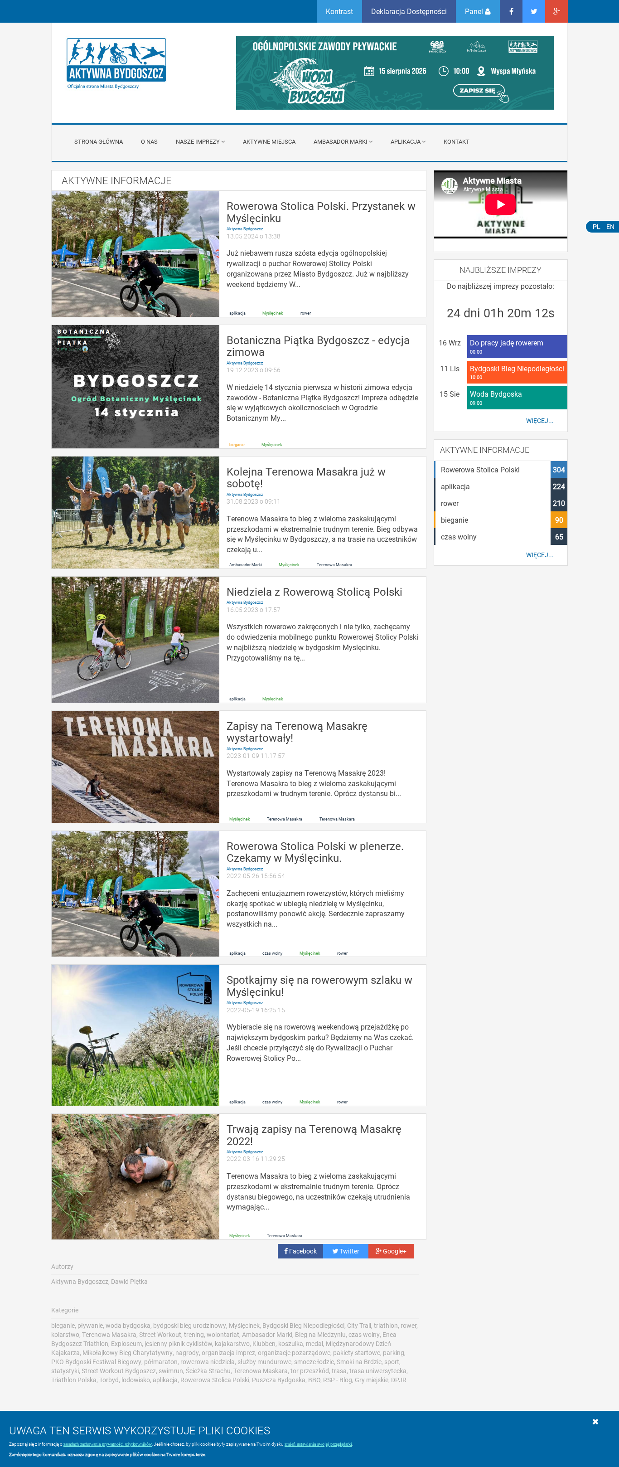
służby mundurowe (264, 1361)
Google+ (394, 1251)
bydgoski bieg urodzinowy (189, 1325)
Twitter (348, 1251)
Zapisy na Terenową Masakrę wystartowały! (297, 732)
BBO (314, 1379)
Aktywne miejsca (269, 141)
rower (305, 313)
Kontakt (456, 141)
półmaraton (161, 1361)
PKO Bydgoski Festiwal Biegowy (96, 1361)
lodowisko (135, 1379)
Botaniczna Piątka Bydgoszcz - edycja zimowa (318, 346)
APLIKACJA (406, 141)
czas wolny (272, 953)
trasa (339, 1370)
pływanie (90, 1325)
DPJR (398, 1379)
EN (610, 226)
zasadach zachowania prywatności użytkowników (107, 1444)
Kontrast (339, 11)
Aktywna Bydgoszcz (245, 228)
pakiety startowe (356, 1352)
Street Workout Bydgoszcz (119, 1370)
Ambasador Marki (341, 141)
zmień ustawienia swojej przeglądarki (318, 1444)
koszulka (290, 1343)
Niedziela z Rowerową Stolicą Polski (314, 591)
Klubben (264, 1343)
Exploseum (126, 1343)
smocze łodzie (314, 1361)
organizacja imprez (228, 1352)
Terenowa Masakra (334, 565)
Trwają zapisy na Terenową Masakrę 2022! (314, 1135)
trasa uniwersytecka (377, 1370)
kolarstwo (65, 1334)
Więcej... (540, 421)
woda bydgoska (128, 1325)
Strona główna (98, 141)
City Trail (359, 1325)
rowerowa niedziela (207, 1361)
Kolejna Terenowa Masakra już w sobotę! (306, 477)
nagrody (187, 1352)
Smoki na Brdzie (359, 1361)
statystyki (65, 1370)
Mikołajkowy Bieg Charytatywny (127, 1352)
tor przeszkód (309, 1370)
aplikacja (237, 313)
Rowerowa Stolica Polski (214, 1379)
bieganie (237, 444)
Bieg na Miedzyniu (320, 1334)
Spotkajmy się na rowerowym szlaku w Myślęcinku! (319, 985)
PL (596, 226)
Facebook (302, 1251)
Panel (475, 11)
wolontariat (223, 1334)
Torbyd (109, 1379)
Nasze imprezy (198, 141)
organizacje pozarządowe (294, 1352)
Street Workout (160, 1334)
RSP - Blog (337, 1379)
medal (314, 1343)
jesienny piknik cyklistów (178, 1343)
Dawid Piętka (129, 1281)
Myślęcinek (272, 313)
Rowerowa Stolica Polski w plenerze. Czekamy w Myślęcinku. (315, 852)
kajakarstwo (232, 1343)
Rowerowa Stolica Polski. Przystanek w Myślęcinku (321, 212)
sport (391, 1361)
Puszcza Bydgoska (278, 1379)
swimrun (171, 1370)
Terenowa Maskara (337, 819)
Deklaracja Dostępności (409, 11)
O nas (149, 141)
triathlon (386, 1325)
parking (393, 1352)
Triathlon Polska (74, 1379)
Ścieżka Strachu (208, 1370)
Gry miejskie (371, 1379)
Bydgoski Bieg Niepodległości (303, 1325)
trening (194, 1334)
